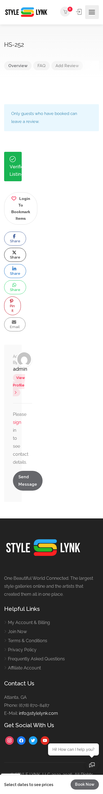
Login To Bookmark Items (20, 208)
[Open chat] (92, 765)
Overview (17, 65)
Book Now (84, 784)
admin (20, 369)
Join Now (17, 631)
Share (15, 241)
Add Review (67, 65)
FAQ (41, 65)
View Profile (19, 381)
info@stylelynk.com (38, 713)
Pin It (12, 308)
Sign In (79, 11)
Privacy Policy (22, 649)
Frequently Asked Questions (36, 658)
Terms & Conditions (27, 640)
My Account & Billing (29, 622)
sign (17, 422)
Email (15, 327)
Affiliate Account (24, 668)
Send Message (27, 480)
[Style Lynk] (27, 12)
